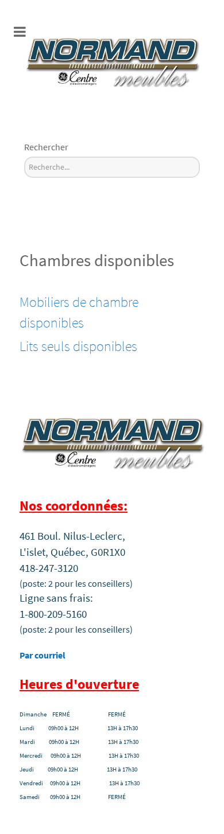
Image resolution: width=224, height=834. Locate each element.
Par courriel (42, 655)
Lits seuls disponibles (78, 346)
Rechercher (46, 147)
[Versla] (112, 60)
